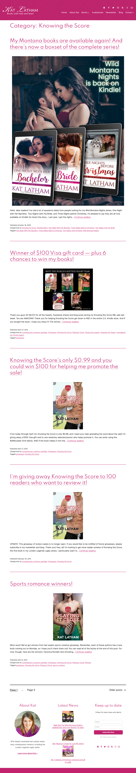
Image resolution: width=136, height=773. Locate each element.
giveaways (20, 338)
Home (64, 12)
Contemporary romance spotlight (34, 332)
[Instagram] (118, 7)
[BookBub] (104, 7)
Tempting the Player (107, 332)
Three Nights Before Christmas (82, 228)
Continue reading (82, 217)
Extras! (129, 12)
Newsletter (111, 12)
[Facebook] (108, 7)
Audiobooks (97, 12)
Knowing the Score (29, 228)
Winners (88, 663)
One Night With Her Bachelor (59, 228)
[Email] (118, 746)
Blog (121, 12)
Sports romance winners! (41, 584)
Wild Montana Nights (91, 231)
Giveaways (52, 332)
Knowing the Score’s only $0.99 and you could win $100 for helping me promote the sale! (64, 366)
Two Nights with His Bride (105, 228)
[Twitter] (113, 7)
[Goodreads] (127, 7)
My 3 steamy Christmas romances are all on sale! (68, 761)
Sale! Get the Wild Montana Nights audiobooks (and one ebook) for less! (68, 726)
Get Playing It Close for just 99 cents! (68, 744)
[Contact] (132, 7)
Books (84, 12)
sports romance (59, 665)
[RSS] (122, 7)
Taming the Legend (92, 332)
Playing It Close (78, 332)
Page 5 (31, 689)
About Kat (74, 12)
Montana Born (42, 228)
